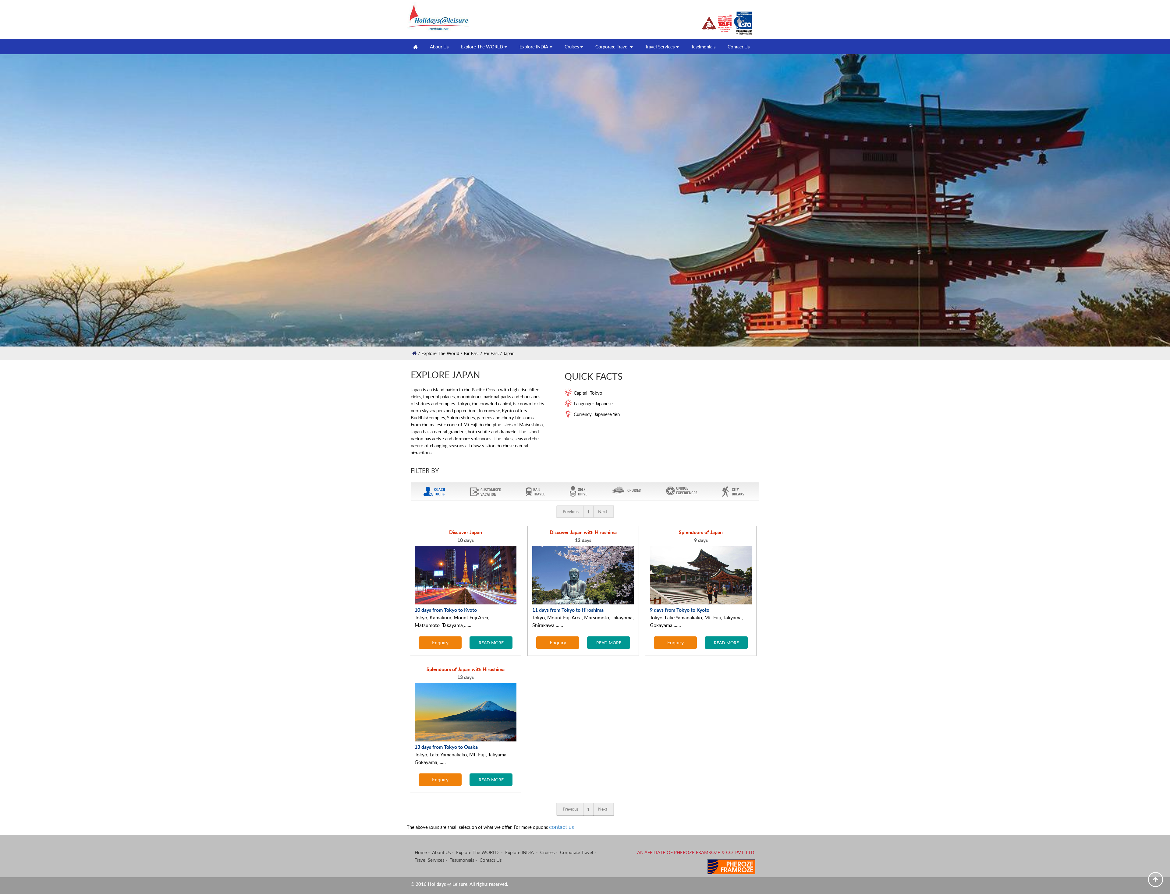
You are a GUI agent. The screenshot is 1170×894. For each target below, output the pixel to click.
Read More (491, 642)
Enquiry (440, 642)
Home (421, 852)
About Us (441, 852)
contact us (561, 826)
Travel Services (660, 47)
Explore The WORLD (482, 47)
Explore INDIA (533, 47)
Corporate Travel (612, 47)
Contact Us (739, 47)
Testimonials (703, 47)
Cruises (572, 47)
